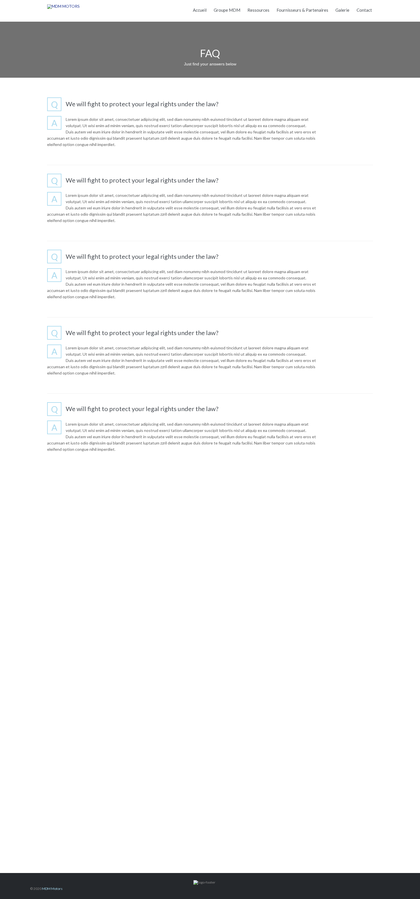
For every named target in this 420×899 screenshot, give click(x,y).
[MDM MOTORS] (83, 6)
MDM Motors (52, 888)
